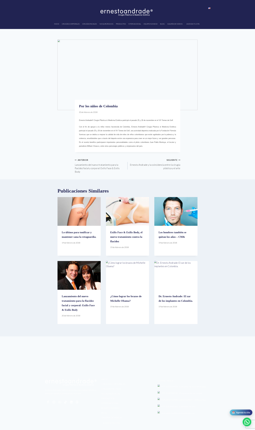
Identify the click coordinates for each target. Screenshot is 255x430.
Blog (162, 24)
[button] (247, 422)
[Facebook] (48, 402)
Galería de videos (174, 24)
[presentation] (79, 211)
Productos (121, 24)
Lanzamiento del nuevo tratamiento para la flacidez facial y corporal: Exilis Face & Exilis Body (97, 166)
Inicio (56, 24)
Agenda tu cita (192, 24)
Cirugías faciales (89, 24)
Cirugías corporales (71, 24)
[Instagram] (54, 402)
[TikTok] (65, 402)
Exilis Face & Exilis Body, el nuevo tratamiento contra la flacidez (126, 237)
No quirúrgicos (106, 24)
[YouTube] (60, 402)
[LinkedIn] (71, 402)
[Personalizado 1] (77, 402)
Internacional (134, 24)
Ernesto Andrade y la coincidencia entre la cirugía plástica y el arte (155, 164)
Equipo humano (151, 24)
